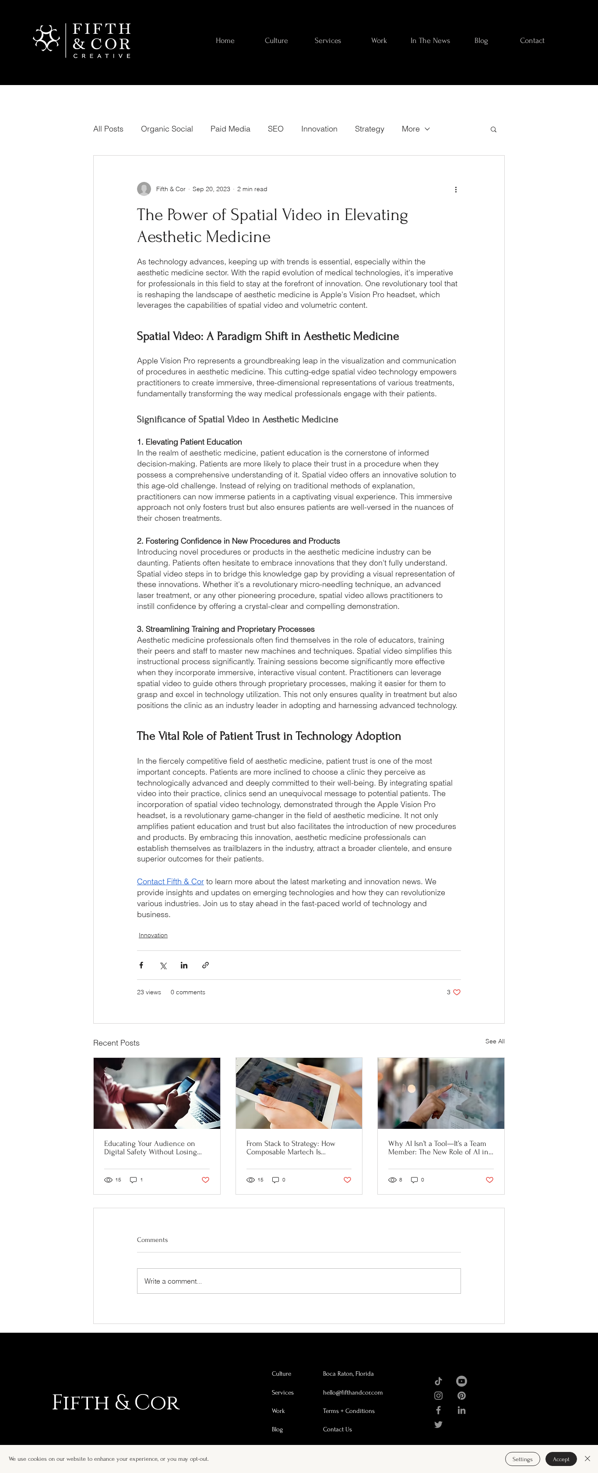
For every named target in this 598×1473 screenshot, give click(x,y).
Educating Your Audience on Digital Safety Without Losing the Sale (150, 1147)
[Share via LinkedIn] (184, 965)
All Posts (108, 129)
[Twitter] (438, 1424)
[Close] (587, 1459)
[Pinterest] (461, 1395)
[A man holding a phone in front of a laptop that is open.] (157, 1093)
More (411, 129)
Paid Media (230, 129)
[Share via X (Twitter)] (162, 965)
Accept (561, 1459)
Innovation (319, 129)
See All (495, 1041)
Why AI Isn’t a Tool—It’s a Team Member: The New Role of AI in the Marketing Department (438, 1147)
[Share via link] (205, 965)
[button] (493, 128)
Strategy (369, 129)
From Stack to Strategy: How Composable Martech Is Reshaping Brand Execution (290, 1147)
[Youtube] (461, 1381)
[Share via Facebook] (141, 965)
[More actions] (455, 189)
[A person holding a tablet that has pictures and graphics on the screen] (299, 1093)
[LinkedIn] (461, 1410)
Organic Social (167, 129)
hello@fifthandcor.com (353, 1392)
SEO (276, 129)
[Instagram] (438, 1395)
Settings (523, 1459)
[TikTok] (438, 1381)
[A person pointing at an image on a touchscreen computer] (441, 1093)
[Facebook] (438, 1410)
